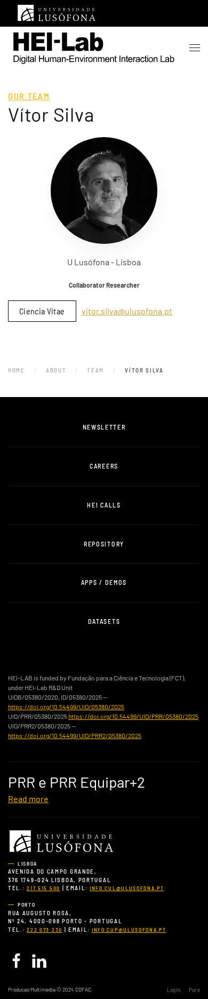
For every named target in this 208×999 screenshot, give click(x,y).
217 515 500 (43, 888)
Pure (194, 989)
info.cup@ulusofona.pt (129, 929)
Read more (28, 799)
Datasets (104, 621)
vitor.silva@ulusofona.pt (127, 311)
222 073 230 (44, 929)
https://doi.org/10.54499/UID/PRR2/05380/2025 (74, 735)
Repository (104, 544)
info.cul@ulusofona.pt (127, 888)
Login (173, 989)
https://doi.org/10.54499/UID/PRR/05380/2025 (133, 716)
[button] (194, 48)
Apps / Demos (104, 582)
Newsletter (104, 427)
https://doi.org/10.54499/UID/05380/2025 (66, 706)
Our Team (29, 96)
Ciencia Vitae (42, 311)
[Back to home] (93, 48)
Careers (104, 466)
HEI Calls (104, 505)
